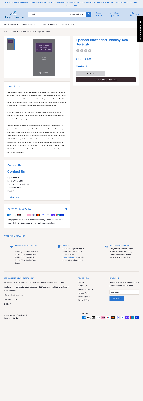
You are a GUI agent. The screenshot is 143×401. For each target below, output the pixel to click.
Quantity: (80, 66)
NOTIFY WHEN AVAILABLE (106, 80)
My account (115, 15)
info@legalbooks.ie (69, 257)
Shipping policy (84, 296)
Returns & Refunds (85, 289)
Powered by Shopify (11, 318)
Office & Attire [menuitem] (66, 24)
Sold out (90, 74)
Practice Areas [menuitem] (10, 24)
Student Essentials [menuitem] (29, 24)
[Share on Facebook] (77, 50)
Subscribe (117, 298)
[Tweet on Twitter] (85, 50)
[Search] (88, 14)
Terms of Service (84, 300)
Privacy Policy (83, 293)
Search (81, 282)
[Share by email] (89, 50)
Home (6, 32)
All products (14, 32)
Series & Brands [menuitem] (48, 24)
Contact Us (82, 286)
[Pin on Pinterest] (81, 50)
